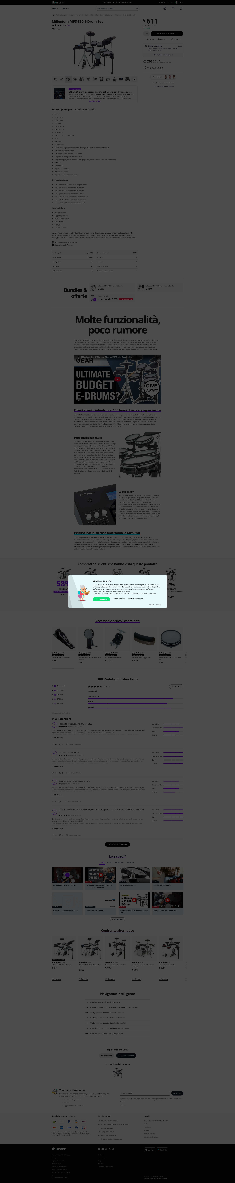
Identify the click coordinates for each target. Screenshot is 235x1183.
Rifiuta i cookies (119, 599)
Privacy (158, 605)
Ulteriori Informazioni (136, 599)
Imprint (151, 605)
